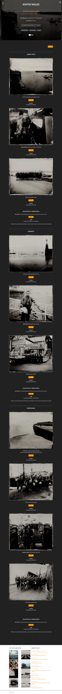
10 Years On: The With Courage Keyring (39, 651)
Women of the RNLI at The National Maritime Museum (41, 671)
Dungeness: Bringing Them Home (38, 655)
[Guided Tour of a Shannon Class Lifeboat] (13, 664)
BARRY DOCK (25, 13)
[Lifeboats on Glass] (25, 673)
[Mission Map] (25, 664)
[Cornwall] (13, 673)
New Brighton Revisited (36, 662)
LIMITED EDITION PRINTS (29, 25)
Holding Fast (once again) (37, 687)
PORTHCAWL (37, 13)
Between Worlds (35, 675)
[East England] (25, 682)
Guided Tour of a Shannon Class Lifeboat (40, 659)
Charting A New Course (36, 666)
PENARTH (31, 13)
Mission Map (25, 30)
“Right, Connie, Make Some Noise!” (39, 679)
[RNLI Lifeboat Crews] (13, 682)
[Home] (2, 3)
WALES (38, 25)
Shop (40, 30)
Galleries (33, 30)
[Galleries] (25, 654)
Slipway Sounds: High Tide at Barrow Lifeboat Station (41, 683)
